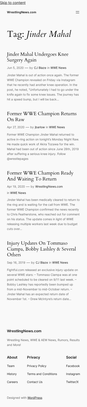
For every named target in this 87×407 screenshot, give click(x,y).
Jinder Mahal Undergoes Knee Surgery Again (37, 57)
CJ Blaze (40, 67)
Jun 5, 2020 (15, 67)
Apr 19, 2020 (16, 186)
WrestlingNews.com (21, 12)
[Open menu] (77, 12)
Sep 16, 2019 (16, 262)
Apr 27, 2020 (15, 127)
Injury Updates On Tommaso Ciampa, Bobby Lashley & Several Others (41, 249)
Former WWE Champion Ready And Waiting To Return (40, 176)
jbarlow (40, 127)
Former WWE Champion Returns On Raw (42, 116)
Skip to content (13, 3)
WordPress (34, 397)
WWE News (58, 67)
